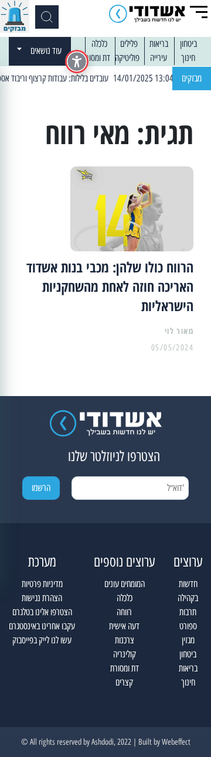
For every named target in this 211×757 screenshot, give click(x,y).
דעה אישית (124, 626)
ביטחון (188, 43)
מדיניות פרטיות (42, 583)
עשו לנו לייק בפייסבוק (42, 640)
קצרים (124, 682)
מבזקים (192, 78)
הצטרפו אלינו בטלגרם (42, 612)
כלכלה (99, 43)
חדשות (188, 583)
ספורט (188, 626)
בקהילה (188, 597)
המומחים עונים (124, 583)
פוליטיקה (127, 57)
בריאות (158, 43)
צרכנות (124, 640)
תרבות (187, 612)
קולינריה (124, 654)
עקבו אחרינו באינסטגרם (42, 626)
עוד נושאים (46, 50)
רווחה (124, 612)
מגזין (188, 640)
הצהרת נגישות (42, 597)
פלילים (129, 43)
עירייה (158, 57)
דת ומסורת (95, 57)
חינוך (188, 57)
